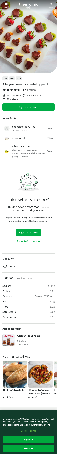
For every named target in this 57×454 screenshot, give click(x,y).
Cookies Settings (28, 431)
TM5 (19, 78)
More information (28, 241)
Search (50, 8)
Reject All (28, 439)
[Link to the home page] (28, 5)
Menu (6, 8)
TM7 (5, 78)
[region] (28, 432)
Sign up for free (28, 107)
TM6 (12, 78)
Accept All (28, 448)
